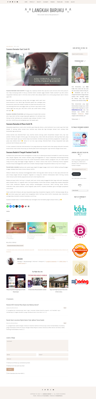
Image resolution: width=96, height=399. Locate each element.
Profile (32, 2)
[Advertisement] (48, 31)
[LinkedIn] (47, 389)
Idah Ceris (20, 258)
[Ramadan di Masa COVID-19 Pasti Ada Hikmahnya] (16, 227)
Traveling (60, 2)
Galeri (73, 2)
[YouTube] (53, 389)
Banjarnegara (9, 46)
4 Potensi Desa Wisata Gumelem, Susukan (37, 289)
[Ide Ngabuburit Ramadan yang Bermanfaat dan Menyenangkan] (37, 227)
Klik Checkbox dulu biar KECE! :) (15, 373)
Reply (65, 307)
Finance (52, 2)
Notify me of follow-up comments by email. (19, 362)
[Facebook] (42, 389)
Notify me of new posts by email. (16, 365)
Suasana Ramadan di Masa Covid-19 (15, 245)
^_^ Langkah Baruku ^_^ (48, 10)
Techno (67, 2)
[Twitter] (45, 389)
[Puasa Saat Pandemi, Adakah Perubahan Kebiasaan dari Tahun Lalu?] (58, 227)
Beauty (39, 2)
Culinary (45, 2)
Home (26, 2)
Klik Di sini (76, 174)
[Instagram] (50, 389)
